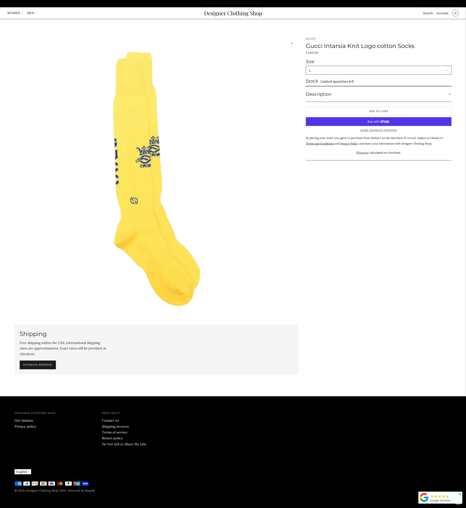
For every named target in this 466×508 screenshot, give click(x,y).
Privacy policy (25, 426)
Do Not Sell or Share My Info (124, 444)
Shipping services (115, 426)
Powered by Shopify (81, 490)
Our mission (24, 420)
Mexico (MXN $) (445, 3)
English (425, 3)
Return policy (112, 438)
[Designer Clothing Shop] (424, 501)
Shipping (362, 152)
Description (318, 94)
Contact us (110, 420)
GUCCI (311, 38)
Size (310, 61)
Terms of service (114, 432)
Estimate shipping (37, 364)
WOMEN (13, 13)
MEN (30, 13)
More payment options (378, 130)
